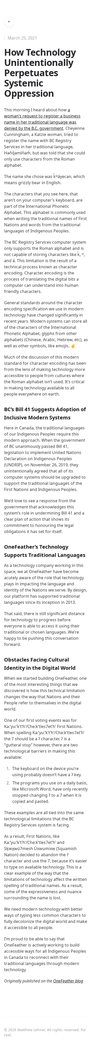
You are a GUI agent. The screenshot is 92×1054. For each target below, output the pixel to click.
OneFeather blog (68, 981)
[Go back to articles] (9, 21)
